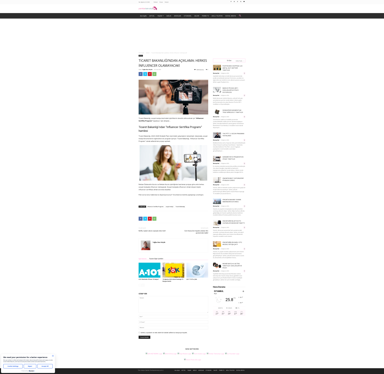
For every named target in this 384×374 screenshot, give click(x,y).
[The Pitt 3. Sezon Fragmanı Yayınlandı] (217, 135)
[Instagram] (234, 1)
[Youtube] (244, 1)
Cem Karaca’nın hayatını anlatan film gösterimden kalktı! (196, 232)
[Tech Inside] (199, 353)
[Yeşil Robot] (184, 353)
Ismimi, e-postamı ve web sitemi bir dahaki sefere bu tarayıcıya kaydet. (164, 332)
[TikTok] (237, 1)
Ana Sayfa (141, 53)
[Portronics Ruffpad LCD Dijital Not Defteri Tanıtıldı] (217, 67)
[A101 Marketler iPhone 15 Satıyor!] (149, 270)
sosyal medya (169, 206)
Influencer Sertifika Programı (155, 206)
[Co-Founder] (232, 353)
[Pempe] (192, 8)
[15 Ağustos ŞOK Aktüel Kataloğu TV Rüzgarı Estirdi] (173, 270)
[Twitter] (240, 1)
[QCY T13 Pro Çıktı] (197, 270)
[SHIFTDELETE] (154, 353)
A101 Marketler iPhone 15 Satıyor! (149, 279)
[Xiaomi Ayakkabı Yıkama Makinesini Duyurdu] (217, 201)
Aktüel (148, 53)
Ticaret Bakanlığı (180, 206)
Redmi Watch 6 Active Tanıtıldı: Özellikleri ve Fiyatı (232, 266)
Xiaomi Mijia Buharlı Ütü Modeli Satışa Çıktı (232, 243)
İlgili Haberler (143, 258)
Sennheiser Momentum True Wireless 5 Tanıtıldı (232, 111)
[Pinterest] (150, 74)
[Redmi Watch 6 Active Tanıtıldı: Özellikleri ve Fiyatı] (217, 265)
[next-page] (143, 285)
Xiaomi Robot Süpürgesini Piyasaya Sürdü (233, 179)
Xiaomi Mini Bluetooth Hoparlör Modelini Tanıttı (233, 222)
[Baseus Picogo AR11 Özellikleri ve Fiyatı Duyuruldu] (217, 89)
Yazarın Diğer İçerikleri (156, 258)
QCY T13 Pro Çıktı (191, 279)
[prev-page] (140, 285)
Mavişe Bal (216, 73)
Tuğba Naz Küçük (147, 69)
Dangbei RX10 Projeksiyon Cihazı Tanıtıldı (232, 158)
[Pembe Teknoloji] (215, 353)
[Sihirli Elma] (170, 353)
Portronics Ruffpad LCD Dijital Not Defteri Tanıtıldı (232, 68)
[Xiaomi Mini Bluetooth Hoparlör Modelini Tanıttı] (217, 222)
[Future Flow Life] (192, 359)
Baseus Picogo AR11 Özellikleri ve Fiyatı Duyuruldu (230, 90)
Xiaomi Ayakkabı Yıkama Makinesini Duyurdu (231, 201)
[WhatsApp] (154, 74)
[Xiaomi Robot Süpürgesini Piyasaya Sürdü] (217, 180)
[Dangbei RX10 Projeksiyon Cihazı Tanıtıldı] (217, 158)
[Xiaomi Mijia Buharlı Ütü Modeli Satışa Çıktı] (217, 244)
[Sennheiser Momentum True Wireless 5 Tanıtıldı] (217, 112)
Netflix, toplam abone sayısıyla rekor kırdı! (152, 231)
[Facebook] (231, 1)
